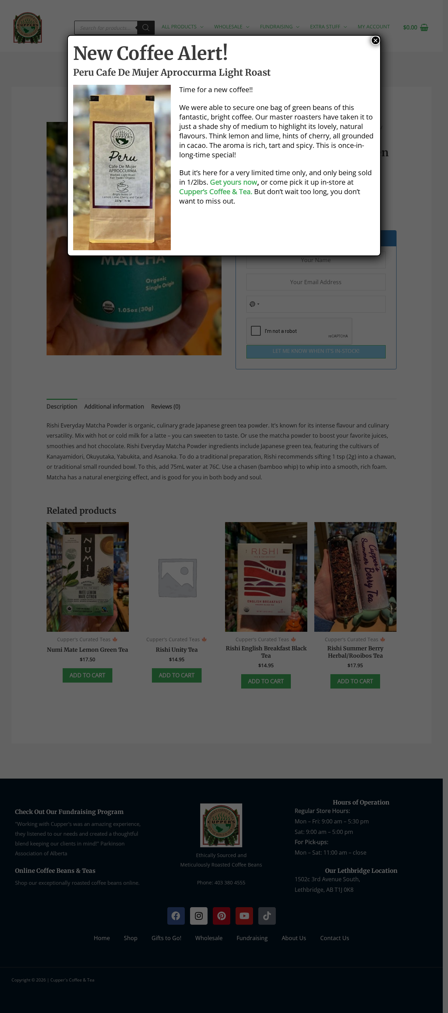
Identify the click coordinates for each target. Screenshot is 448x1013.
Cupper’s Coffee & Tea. (215, 191)
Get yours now (233, 182)
